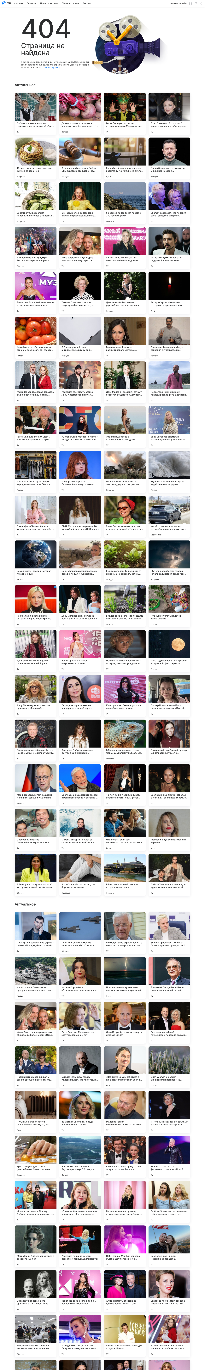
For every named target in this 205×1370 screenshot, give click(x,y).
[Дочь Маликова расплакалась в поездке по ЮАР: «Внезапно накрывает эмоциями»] (80, 561)
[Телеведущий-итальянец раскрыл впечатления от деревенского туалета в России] (169, 964)
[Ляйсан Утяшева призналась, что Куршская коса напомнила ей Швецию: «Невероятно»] (169, 875)
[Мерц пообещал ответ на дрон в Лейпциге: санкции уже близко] (35, 785)
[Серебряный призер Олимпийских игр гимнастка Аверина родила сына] (35, 830)
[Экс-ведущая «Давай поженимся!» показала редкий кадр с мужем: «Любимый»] (169, 1202)
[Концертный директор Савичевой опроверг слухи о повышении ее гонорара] (80, 472)
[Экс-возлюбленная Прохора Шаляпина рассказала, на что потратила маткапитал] (80, 203)
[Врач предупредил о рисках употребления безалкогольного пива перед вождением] (35, 1336)
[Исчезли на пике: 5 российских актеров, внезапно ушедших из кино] (125, 651)
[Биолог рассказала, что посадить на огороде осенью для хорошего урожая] (125, 606)
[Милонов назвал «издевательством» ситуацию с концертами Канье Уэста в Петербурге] (125, 1291)
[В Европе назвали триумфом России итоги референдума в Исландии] (35, 248)
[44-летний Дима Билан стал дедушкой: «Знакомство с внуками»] (169, 248)
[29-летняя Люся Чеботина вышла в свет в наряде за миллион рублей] (35, 293)
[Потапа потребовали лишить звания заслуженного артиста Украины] (35, 1246)
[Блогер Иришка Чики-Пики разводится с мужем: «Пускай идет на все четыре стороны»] (169, 696)
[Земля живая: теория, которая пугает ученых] (35, 561)
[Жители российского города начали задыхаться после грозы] (169, 561)
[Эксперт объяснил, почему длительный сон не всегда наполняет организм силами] (35, 920)
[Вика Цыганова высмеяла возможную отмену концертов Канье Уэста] (169, 427)
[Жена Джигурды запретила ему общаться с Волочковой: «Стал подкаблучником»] (35, 1202)
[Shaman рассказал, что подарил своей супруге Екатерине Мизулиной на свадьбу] (169, 203)
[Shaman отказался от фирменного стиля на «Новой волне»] (169, 1336)
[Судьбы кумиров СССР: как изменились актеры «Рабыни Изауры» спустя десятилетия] (80, 1009)
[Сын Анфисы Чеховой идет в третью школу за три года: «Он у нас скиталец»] (35, 517)
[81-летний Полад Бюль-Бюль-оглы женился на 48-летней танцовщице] (169, 1157)
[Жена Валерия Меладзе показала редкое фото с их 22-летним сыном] (35, 382)
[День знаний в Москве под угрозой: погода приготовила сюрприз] (125, 293)
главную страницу (51, 67)
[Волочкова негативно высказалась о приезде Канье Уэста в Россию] (125, 1054)
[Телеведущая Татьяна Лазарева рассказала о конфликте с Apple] (35, 1009)
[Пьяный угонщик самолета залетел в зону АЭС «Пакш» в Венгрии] (80, 1112)
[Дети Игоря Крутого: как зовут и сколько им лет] (125, 1202)
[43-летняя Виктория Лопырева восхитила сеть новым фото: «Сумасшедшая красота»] (125, 785)
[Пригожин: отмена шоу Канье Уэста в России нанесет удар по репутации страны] (125, 920)
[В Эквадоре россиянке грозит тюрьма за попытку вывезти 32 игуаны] (125, 741)
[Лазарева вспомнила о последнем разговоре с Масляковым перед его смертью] (80, 920)
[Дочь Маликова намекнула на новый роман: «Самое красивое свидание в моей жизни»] (80, 606)
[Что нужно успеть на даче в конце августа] (169, 606)
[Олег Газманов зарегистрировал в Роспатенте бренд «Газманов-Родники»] (80, 785)
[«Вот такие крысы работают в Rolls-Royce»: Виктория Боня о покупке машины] (125, 1246)
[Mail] (4, 3)
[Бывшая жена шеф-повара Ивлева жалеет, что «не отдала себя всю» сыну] (80, 1246)
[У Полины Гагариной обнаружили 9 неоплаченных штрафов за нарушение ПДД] (169, 1291)
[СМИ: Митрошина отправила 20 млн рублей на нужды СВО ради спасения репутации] (80, 517)
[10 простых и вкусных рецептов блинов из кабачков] (35, 159)
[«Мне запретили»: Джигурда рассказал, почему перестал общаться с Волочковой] (80, 248)
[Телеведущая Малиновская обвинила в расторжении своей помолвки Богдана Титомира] (125, 964)
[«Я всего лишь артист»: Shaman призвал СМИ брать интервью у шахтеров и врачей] (125, 1009)
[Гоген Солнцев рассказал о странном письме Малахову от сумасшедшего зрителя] (125, 114)
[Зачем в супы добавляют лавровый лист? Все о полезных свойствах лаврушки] (35, 203)
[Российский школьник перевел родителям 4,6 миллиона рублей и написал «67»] (125, 159)
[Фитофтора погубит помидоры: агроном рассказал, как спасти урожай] (35, 338)
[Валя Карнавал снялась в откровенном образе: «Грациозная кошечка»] (80, 651)
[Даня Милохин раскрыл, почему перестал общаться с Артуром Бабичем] (125, 382)
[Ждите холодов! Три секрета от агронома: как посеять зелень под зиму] (125, 561)
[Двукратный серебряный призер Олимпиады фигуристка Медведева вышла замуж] (169, 741)
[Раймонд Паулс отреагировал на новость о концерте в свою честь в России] (125, 1112)
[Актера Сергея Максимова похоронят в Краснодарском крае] (169, 293)
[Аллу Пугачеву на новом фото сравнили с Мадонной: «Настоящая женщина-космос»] (35, 696)
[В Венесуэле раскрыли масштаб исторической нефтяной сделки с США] (35, 875)
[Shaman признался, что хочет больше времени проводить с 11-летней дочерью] (169, 1112)
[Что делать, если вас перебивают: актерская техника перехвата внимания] (125, 830)
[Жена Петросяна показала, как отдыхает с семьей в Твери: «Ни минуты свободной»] (125, 517)
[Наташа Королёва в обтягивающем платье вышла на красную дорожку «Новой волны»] (80, 1157)
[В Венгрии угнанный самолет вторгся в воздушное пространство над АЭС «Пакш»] (125, 875)
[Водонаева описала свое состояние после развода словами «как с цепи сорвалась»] (169, 1009)
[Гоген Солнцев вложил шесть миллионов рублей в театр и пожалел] (35, 427)
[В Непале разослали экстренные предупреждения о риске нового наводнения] (169, 920)
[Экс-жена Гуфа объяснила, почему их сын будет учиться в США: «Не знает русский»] (80, 1054)
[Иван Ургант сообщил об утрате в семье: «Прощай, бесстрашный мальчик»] (35, 1112)
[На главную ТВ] (8, 3)
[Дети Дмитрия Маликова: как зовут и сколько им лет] (80, 1202)
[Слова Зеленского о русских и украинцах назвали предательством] (169, 159)
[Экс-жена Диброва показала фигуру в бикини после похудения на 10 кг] (80, 741)
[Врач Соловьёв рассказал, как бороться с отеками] (80, 875)
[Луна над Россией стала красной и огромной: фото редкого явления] (169, 651)
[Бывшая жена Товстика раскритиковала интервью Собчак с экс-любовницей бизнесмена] (125, 338)
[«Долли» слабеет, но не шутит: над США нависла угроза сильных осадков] (169, 472)
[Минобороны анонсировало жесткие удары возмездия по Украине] (125, 472)
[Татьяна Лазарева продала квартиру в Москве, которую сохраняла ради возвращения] (80, 293)
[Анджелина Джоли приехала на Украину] (169, 830)
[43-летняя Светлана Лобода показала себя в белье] (80, 1291)
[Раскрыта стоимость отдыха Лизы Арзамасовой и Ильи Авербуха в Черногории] (80, 382)
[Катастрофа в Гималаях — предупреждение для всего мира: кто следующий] (35, 1157)
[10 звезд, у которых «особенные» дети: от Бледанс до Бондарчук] (80, 964)
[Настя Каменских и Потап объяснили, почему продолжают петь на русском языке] (35, 1054)
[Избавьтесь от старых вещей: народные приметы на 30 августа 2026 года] (35, 472)
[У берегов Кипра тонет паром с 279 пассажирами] (125, 203)
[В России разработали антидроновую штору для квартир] (80, 338)
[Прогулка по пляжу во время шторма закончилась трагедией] (125, 1157)
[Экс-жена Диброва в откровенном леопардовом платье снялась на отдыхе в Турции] (125, 427)
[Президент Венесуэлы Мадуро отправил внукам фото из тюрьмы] (169, 338)
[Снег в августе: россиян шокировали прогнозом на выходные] (169, 1246)
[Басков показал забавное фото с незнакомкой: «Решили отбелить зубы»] (35, 741)
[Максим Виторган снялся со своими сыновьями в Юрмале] (80, 830)
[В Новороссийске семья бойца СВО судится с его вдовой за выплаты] (80, 159)
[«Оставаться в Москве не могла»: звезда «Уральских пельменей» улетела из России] (80, 427)
